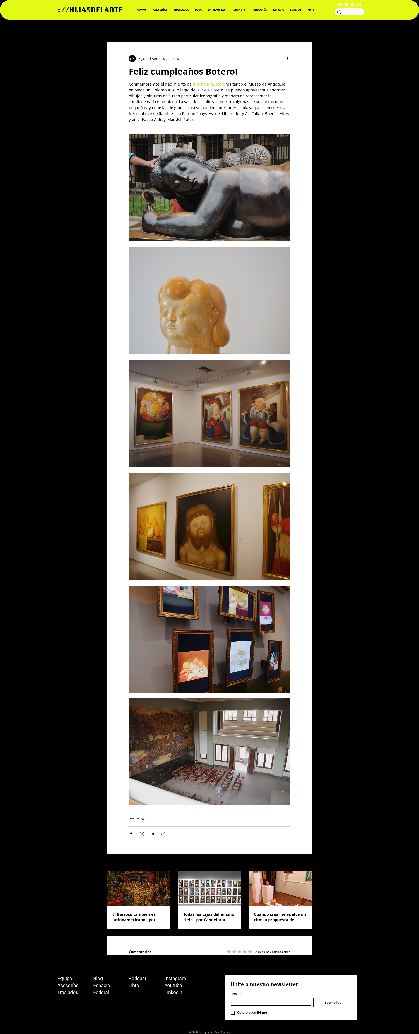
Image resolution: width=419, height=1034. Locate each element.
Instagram (175, 978)
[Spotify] (352, 4)
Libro (134, 985)
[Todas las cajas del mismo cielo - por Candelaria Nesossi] (209, 888)
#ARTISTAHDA (188, 28)
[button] (306, 28)
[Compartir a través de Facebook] (131, 834)
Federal (101, 992)
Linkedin (173, 992)
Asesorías (67, 985)
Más (263, 28)
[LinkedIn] (359, 4)
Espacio (101, 985)
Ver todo (306, 863)
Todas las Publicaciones (124, 28)
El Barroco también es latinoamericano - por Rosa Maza (134, 917)
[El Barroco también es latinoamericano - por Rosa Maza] (138, 888)
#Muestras (137, 819)
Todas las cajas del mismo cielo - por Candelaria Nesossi (208, 917)
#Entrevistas (160, 28)
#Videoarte (216, 28)
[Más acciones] (287, 58)
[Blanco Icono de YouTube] (346, 4)
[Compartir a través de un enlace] (163, 834)
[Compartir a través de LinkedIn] (152, 834)
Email (236, 994)
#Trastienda (242, 28)
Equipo (64, 978)
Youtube (173, 985)
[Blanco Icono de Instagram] (340, 4)
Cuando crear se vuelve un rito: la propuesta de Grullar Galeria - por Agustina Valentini (280, 917)
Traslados (67, 992)
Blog (98, 978)
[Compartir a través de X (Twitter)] (141, 834)
